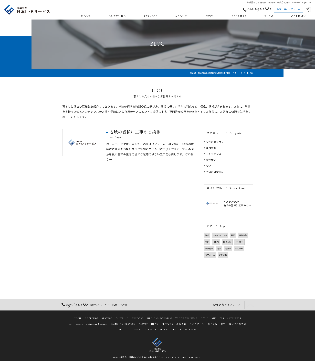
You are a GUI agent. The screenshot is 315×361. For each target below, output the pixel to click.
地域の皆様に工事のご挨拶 (135, 132)
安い (208, 165)
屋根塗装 (211, 148)
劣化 (207, 241)
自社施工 (239, 241)
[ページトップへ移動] (250, 305)
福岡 (233, 235)
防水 (219, 248)
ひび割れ (209, 248)
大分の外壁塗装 (215, 172)
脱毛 (207, 235)
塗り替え (211, 160)
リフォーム (210, 254)
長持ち (216, 241)
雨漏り (228, 248)
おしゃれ (239, 248)
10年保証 (227, 241)
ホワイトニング (220, 235)
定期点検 (223, 254)
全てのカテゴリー (216, 142)
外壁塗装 (243, 235)
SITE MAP (191, 329)
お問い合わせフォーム (288, 9)
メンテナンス (213, 153)
